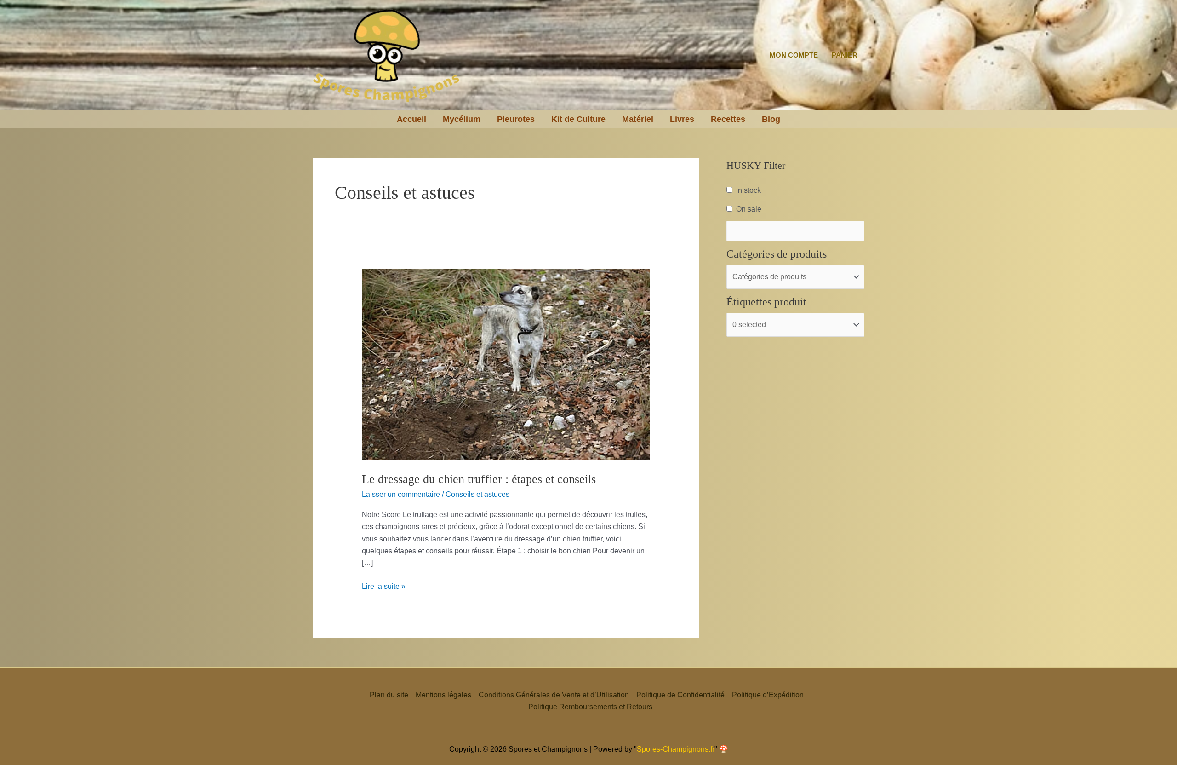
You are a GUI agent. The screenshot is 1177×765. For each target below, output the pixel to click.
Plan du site (389, 695)
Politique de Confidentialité (680, 695)
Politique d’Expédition (768, 695)
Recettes (728, 119)
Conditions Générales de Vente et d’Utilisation (554, 695)
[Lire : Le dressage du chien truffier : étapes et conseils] (506, 364)
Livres (682, 119)
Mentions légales (443, 695)
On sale (748, 209)
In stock (748, 190)
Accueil (411, 119)
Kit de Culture (578, 119)
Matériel (637, 119)
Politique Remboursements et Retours (590, 707)
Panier (844, 55)
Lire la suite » (384, 585)
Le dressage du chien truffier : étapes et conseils (479, 479)
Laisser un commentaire (401, 494)
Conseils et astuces (477, 494)
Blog (771, 119)
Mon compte (794, 55)
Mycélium (461, 119)
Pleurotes (516, 119)
